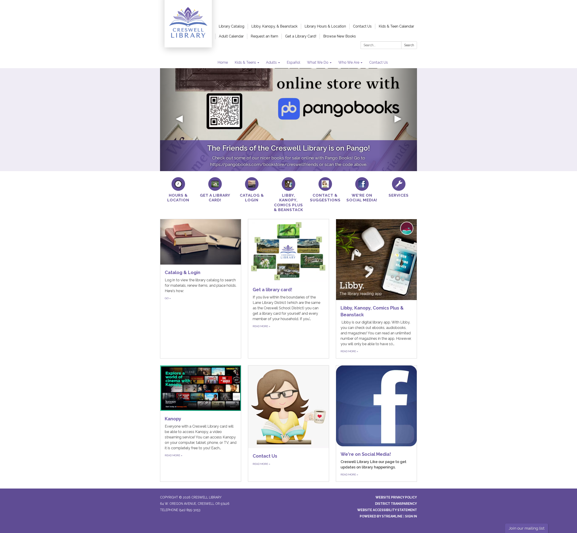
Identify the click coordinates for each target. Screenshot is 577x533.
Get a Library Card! (300, 36)
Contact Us (362, 26)
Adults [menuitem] (271, 62)
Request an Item (264, 36)
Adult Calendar (231, 36)
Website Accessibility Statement (387, 510)
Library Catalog (231, 26)
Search (409, 45)
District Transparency (396, 503)
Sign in (411, 516)
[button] (179, 119)
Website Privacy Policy (396, 497)
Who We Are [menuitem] (348, 62)
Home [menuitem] (223, 62)
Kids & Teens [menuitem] (245, 62)
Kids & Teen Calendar (396, 26)
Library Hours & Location (325, 26)
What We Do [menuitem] (317, 62)
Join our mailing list (527, 528)
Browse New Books (339, 36)
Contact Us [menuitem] (378, 62)
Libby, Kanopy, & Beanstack (274, 26)
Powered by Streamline (381, 516)
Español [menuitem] (293, 62)
